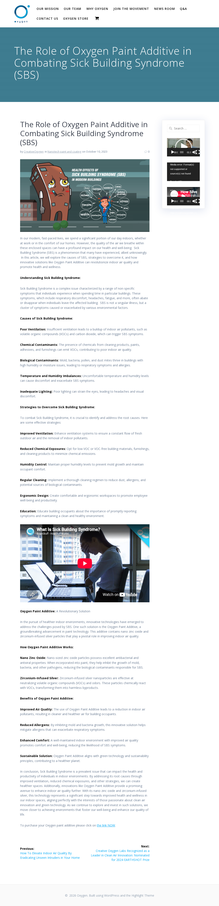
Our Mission (48, 9)
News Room (164, 9)
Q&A (183, 9)
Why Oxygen (97, 9)
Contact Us (47, 18)
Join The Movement (131, 9)
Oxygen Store (76, 18)
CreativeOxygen (34, 151)
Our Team (72, 9)
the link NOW (106, 825)
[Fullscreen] (198, 152)
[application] (183, 147)
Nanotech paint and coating (64, 151)
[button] (183, 147)
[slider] (181, 152)
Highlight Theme (143, 895)
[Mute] (194, 152)
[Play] (172, 152)
